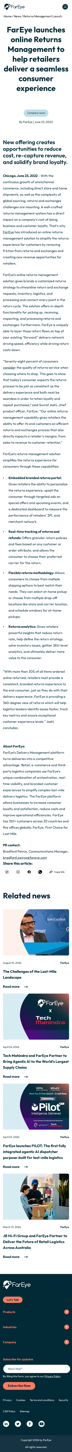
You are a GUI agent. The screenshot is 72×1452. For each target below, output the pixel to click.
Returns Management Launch (42, 16)
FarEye (8, 232)
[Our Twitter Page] (18, 1424)
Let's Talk (13, 1300)
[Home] (14, 7)
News (17, 16)
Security (63, 1400)
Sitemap (24, 1411)
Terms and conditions (42, 1400)
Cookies (20, 1400)
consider (9, 367)
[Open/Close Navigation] (65, 7)
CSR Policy (9, 1411)
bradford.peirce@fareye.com (25, 858)
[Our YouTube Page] (41, 1424)
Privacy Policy (52, 1376)
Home (8, 16)
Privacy (7, 1400)
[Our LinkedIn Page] (6, 1424)
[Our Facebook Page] (30, 1424)
